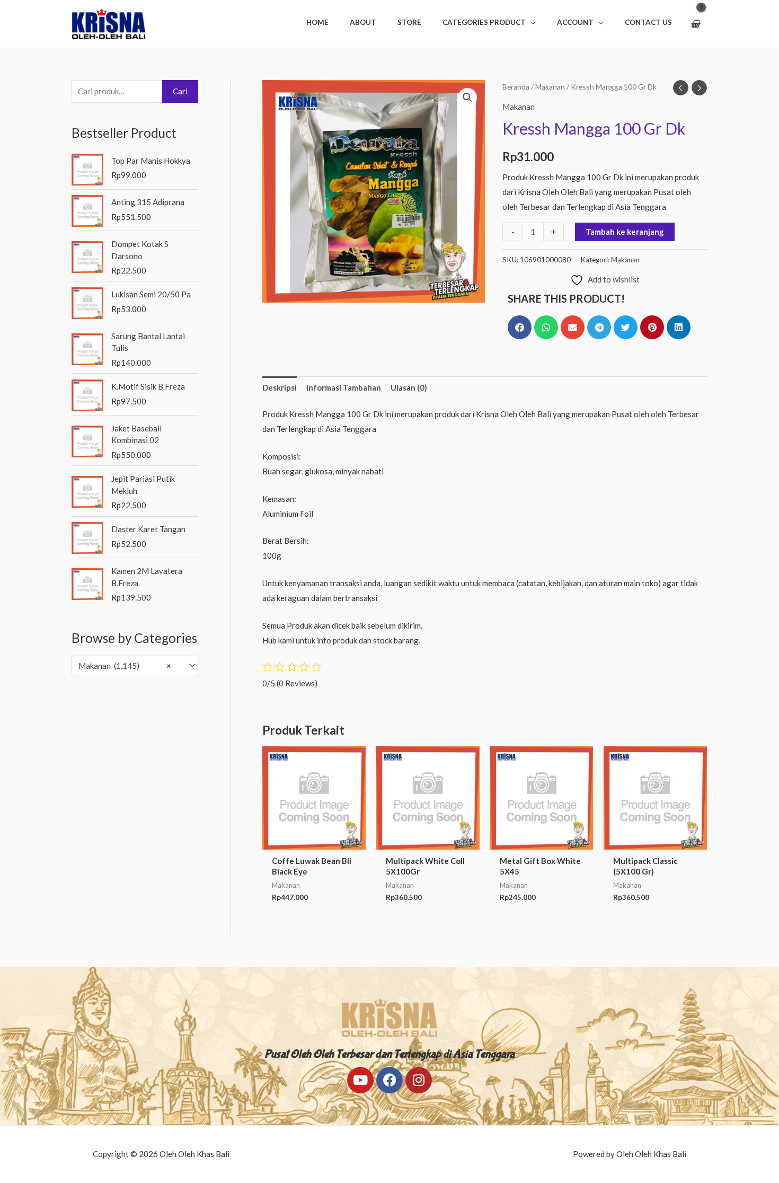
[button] (489, 22)
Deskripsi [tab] (279, 387)
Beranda (515, 86)
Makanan (550, 86)
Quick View (313, 840)
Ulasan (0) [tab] (409, 387)
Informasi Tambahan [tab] (343, 387)
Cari (180, 91)
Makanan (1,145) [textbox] (124, 665)
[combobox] (135, 665)
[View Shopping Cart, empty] (695, 24)
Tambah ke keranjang (625, 231)
